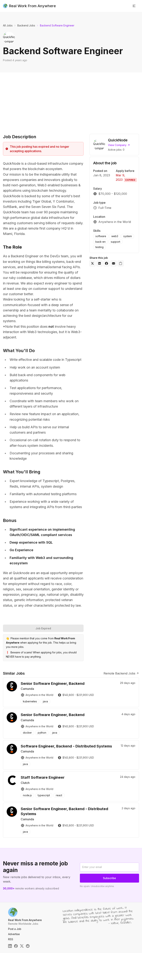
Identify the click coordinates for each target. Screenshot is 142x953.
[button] (134, 6)
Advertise (14, 934)
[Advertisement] (71, 100)
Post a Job (14, 928)
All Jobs (8, 25)
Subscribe (109, 878)
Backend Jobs (26, 25)
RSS (10, 939)
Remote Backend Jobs (119, 673)
